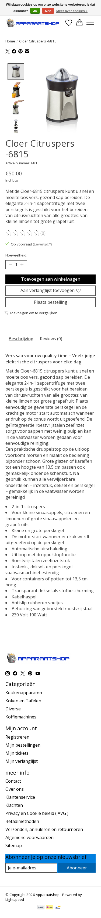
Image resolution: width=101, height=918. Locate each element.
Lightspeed (14, 899)
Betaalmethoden (22, 821)
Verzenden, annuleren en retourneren (44, 829)
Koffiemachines (20, 717)
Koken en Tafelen (23, 701)
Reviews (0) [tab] (51, 339)
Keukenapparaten (23, 693)
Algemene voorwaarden (29, 837)
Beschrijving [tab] (21, 339)
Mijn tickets (17, 753)
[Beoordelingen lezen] (22, 233)
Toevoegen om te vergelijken (33, 312)
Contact (13, 781)
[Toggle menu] (90, 22)
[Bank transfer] (40, 907)
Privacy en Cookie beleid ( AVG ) (36, 813)
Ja (35, 11)
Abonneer (77, 868)
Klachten (14, 805)
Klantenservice (20, 797)
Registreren (17, 737)
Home (10, 41)
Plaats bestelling (50, 302)
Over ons (14, 789)
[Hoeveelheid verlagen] (10, 264)
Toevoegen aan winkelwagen (50, 279)
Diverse (13, 709)
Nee (48, 11)
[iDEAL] (49, 907)
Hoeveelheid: (16, 255)
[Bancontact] (58, 907)
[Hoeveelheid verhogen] (21, 264)
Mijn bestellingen (22, 745)
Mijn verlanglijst (21, 761)
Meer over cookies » (72, 11)
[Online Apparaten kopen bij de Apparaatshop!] (33, 22)
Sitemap (13, 845)
